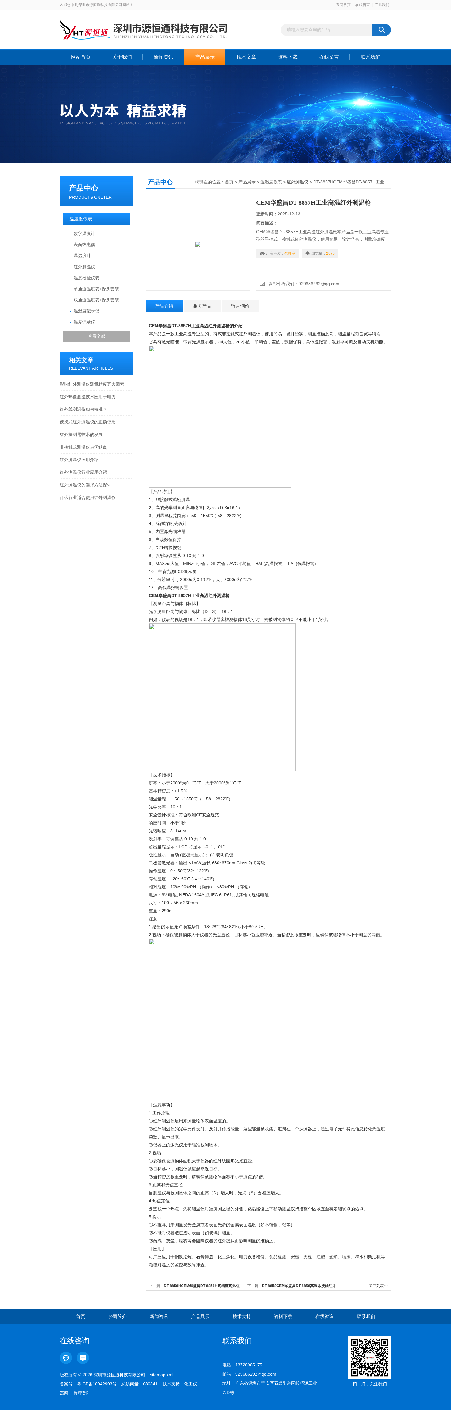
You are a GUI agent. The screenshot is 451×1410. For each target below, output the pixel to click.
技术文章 (246, 57)
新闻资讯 (163, 57)
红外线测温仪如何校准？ (83, 409)
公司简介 (117, 1316)
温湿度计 (82, 255)
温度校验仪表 (86, 277)
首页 (229, 181)
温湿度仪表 (80, 218)
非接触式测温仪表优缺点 (83, 447)
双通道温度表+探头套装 (96, 299)
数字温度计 (84, 233)
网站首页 (81, 57)
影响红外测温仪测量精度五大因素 (92, 384)
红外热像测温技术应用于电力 (88, 396)
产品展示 (205, 57)
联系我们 (382, 5)
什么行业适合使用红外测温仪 (88, 497)
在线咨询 (324, 1316)
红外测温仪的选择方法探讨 (85, 484)
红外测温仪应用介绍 (79, 459)
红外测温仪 (84, 266)
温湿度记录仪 (86, 310)
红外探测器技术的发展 (81, 434)
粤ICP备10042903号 (97, 1383)
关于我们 (122, 57)
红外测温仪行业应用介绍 (83, 472)
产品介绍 (164, 305)
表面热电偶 (84, 244)
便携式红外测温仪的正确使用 (88, 421)
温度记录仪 (84, 322)
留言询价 (240, 305)
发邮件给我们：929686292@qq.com (302, 283)
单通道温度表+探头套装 (96, 288)
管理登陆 (82, 1393)
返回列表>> (378, 1286)
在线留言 (362, 5)
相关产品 (202, 305)
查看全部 (96, 336)
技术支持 (242, 1316)
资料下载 (288, 57)
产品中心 (83, 188)
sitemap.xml (161, 1374)
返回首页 (343, 5)
